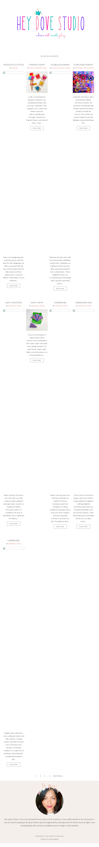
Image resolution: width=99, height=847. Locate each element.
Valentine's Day (40, 68)
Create (31, 68)
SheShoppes (54, 839)
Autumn (15, 68)
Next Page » (58, 776)
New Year (61, 68)
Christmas (78, 68)
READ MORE (14, 286)
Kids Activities (88, 68)
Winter (68, 68)
